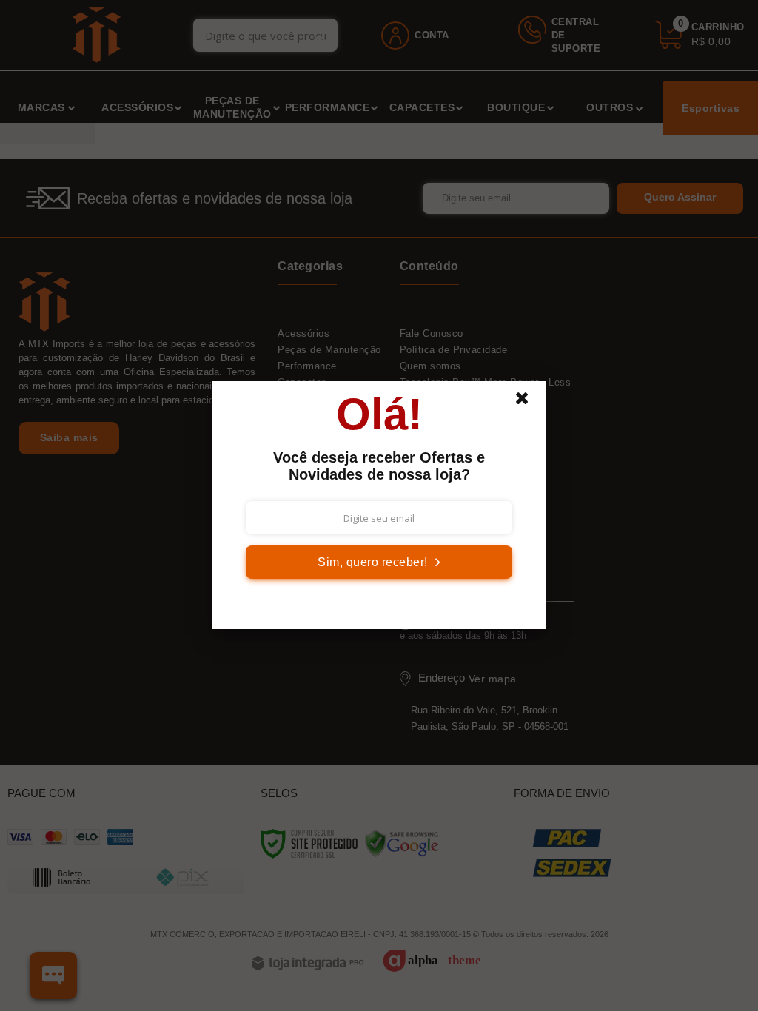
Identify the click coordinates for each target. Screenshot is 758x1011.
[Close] (528, 402)
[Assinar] (379, 562)
